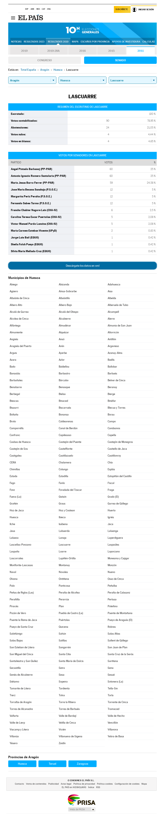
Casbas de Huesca (20, 441)
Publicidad (53, 784)
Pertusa (112, 599)
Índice (91, 787)
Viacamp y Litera (19, 729)
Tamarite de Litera (20, 688)
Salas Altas (114, 633)
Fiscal (111, 483)
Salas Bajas (16, 640)
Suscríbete (122, 9)
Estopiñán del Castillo (120, 476)
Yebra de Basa (116, 736)
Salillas (63, 640)
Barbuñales (16, 380)
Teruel (52, 763)
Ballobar (112, 366)
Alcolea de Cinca (19, 318)
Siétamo (14, 681)
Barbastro (64, 373)
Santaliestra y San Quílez (24, 661)
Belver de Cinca (116, 380)
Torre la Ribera (67, 702)
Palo (12, 585)
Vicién (62, 729)
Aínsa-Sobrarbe (68, 291)
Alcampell (113, 311)
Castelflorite (65, 448)
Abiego (14, 284)
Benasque (64, 387)
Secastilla (15, 667)
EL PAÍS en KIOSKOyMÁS (74, 787)
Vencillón (113, 722)
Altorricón (113, 332)
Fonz (12, 489)
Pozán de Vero (18, 613)
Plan (61, 606)
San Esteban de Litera (22, 647)
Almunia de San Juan (120, 325)
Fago (12, 483)
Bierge (111, 394)
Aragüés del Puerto (20, 346)
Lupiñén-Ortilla (67, 558)
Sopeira (63, 681)
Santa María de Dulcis (71, 661)
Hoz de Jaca (17, 510)
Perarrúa (64, 599)
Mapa (75, 41)
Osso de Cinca (116, 578)
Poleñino (113, 606)
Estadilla (63, 476)
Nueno (111, 572)
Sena (110, 667)
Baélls (111, 359)
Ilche (12, 524)
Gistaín (62, 496)
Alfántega (15, 325)
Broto (13, 421)
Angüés (14, 339)
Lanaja (62, 537)
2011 (140, 50)
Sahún (62, 633)
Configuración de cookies (127, 784)
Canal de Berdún (68, 428)
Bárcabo (63, 380)
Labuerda (64, 530)
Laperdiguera (115, 537)
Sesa (61, 674)
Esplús (111, 469)
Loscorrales (16, 558)
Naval (13, 572)
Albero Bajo (65, 305)
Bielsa (62, 394)
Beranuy (112, 387)
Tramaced (113, 708)
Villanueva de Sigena (70, 736)
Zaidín (62, 743)
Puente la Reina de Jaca (23, 619)
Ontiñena (64, 578)
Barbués (112, 373)
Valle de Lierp (17, 722)
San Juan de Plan (117, 647)
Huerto (112, 510)
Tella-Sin (113, 688)
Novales (63, 572)
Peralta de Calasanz (119, 592)
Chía (110, 462)
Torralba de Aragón (21, 702)
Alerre (111, 318)
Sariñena (113, 661)
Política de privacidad (84, 784)
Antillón (112, 339)
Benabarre (16, 387)
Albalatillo (64, 298)
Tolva (62, 695)
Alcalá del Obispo (68, 311)
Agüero (14, 291)
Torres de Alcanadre (21, 708)
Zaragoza (82, 763)
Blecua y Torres (116, 407)
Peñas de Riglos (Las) (22, 592)
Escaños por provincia (95, 41)
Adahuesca (114, 284)
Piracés (14, 606)
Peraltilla (15, 599)
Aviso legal (66, 784)
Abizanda (64, 284)
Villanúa (14, 736)
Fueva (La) (15, 496)
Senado (120, 60)
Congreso (44, 60)
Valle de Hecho (116, 715)
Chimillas (15, 469)
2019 (24, 50)
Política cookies (105, 784)
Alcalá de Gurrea (19, 311)
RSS (98, 787)
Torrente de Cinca (118, 702)
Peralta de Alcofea (69, 592)
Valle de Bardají (67, 715)
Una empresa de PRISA (81, 799)
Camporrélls (17, 428)
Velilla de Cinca (67, 722)
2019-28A (53, 50)
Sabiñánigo (16, 633)
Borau (111, 414)
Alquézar (64, 332)
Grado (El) (113, 496)
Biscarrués (65, 407)
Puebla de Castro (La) (71, 613)
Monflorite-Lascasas (21, 565)
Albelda (112, 298)
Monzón (112, 565)
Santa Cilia (65, 654)
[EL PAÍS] (31, 18)
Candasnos (114, 428)
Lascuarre (64, 544)
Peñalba (112, 585)
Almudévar (65, 325)
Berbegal (15, 394)
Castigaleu (16, 455)
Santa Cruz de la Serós (120, 654)
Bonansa (64, 414)
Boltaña (14, 414)
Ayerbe (63, 352)
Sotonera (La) (115, 681)
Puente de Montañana (120, 613)
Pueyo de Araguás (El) (120, 619)
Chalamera (65, 462)
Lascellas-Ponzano (20, 544)
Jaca (110, 524)
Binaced (63, 400)
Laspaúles (113, 544)
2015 (111, 50)
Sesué (111, 674)
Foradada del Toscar (70, 489)
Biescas (14, 400)
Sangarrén (65, 647)
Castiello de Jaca (117, 448)
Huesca (14, 517)
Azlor (62, 359)
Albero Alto (16, 305)
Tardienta (64, 688)
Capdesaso (65, 435)
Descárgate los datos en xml (82, 265)
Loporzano (114, 551)
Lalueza (14, 537)
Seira (62, 667)
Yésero (14, 743)
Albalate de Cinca (19, 298)
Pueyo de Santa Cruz (21, 626)
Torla (110, 695)
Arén (61, 346)
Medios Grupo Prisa (81, 809)
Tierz (12, 695)
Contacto (19, 784)
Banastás (15, 373)
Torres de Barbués (69, 708)
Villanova (113, 729)
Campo (112, 421)
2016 (82, 50)
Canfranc (15, 435)
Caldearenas (66, 421)
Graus (62, 503)
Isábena (63, 524)
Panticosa (64, 585)
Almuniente (16, 332)
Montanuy (64, 565)
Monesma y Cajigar (118, 558)
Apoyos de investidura (126, 41)
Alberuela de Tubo (118, 305)
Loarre (62, 551)
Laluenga (113, 530)
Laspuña (14, 551)
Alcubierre (65, 318)
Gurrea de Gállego (118, 503)
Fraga (111, 489)
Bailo (12, 366)
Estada (13, 476)
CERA (13, 462)
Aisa (110, 291)
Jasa (12, 530)
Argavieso (113, 346)
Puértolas (64, 619)
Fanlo (62, 483)
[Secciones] (13, 18)
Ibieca (62, 517)
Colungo (63, 469)
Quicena (63, 626)
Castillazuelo (66, 455)
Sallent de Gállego (118, 640)
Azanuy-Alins (115, 352)
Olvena (14, 578)
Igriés (111, 517)
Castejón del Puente (70, 441)
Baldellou (64, 366)
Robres (112, 626)
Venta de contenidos (36, 784)
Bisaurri (14, 407)
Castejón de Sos (19, 448)
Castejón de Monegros (120, 441)
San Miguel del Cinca (21, 654)
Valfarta (14, 715)
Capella (112, 435)
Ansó (61, 339)
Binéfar (112, 400)
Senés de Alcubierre (21, 674)
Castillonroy (114, 455)
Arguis (13, 352)
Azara (13, 359)
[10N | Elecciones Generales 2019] (82, 30)
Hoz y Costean (67, 510)
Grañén (14, 503)
